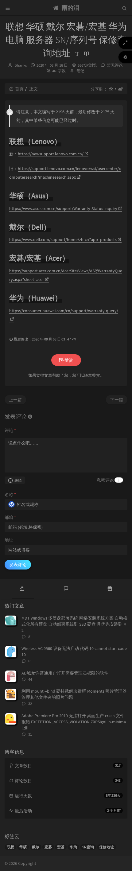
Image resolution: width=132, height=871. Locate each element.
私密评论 (105, 480)
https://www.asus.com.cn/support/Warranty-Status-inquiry (63, 208)
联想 (10, 847)
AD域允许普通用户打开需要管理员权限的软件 (64, 673)
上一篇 (15, 399)
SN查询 (88, 847)
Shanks (21, 65)
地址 (9, 540)
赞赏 (68, 360)
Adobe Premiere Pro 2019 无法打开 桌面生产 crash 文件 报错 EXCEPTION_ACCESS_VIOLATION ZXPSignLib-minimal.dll (73, 722)
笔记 (80, 70)
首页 (19, 88)
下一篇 (116, 399)
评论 (10, 430)
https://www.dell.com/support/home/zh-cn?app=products (63, 239)
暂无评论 (115, 65)
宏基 (60, 847)
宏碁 (48, 847)
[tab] (22, 588)
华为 (73, 847)
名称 (10, 494)
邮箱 (10, 517)
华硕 (23, 847)
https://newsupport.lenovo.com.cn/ (50, 154)
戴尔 (35, 847)
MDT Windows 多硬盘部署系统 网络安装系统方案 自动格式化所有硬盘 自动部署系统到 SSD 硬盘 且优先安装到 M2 (74, 624)
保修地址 (106, 847)
